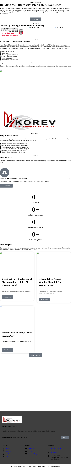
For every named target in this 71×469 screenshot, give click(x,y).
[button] (1, 179)
